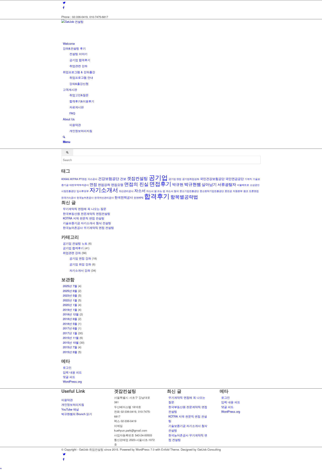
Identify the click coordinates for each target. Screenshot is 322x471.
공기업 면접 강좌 (80, 258)
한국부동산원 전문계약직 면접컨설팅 (86, 214)
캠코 (245, 191)
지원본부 (237, 191)
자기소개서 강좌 (79, 270)
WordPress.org (72, 381)
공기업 (158, 177)
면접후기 (160, 183)
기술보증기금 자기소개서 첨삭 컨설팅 (87, 223)
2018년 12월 (71, 314)
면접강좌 (104, 184)
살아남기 (209, 184)
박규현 (177, 184)
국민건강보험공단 (212, 178)
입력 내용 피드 (72, 372)
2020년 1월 (70, 305)
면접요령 (117, 184)
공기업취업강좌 (190, 179)
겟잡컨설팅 (137, 178)
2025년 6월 (70, 291)
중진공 (228, 191)
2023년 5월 (70, 295)
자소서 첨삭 (172, 191)
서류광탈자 (227, 184)
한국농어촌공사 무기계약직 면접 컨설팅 (88, 228)
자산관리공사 (126, 191)
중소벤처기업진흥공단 (212, 191)
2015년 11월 (71, 338)
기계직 (248, 179)
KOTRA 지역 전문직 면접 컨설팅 (83, 218)
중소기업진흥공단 (189, 191)
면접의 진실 (136, 184)
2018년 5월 (70, 324)
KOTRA (74, 179)
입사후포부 (83, 191)
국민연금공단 (234, 178)
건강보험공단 (108, 178)
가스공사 (92, 179)
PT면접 (83, 179)
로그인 (67, 367)
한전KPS (138, 197)
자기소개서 (104, 189)
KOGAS (65, 179)
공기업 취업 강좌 (80, 264)
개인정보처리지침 (72, 404)
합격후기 (157, 195)
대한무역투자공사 (79, 185)
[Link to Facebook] (63, 7)
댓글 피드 (69, 377)
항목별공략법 (184, 196)
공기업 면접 (175, 179)
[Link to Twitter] (64, 2)
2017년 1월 (70, 333)
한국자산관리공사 (104, 197)
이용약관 (67, 400)
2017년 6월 (70, 328)
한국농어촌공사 (85, 197)
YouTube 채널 (70, 409)
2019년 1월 (70, 309)
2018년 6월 (70, 319)
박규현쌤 (192, 184)
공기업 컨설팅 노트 (75, 243)
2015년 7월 (70, 347)
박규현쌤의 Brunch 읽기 (76, 414)
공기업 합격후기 (73, 248)
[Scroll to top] (1, 468)
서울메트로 (243, 185)
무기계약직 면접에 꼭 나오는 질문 (84, 209)
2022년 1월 (70, 300)
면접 (93, 184)
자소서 (139, 190)
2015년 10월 (71, 342)
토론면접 (254, 191)
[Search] (64, 137)
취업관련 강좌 (72, 253)
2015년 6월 (70, 352)
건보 (123, 178)
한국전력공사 (124, 197)
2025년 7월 (70, 286)
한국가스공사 (68, 197)
